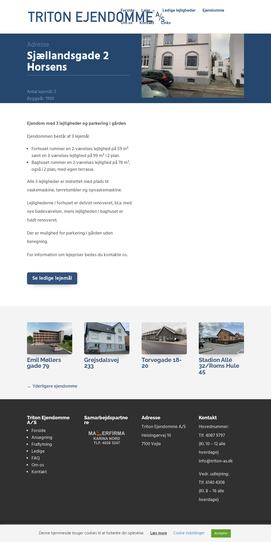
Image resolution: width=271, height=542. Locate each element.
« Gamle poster (42, 378)
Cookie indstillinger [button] (189, 533)
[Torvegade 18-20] (164, 338)
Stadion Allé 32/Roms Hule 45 (219, 365)
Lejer (145, 11)
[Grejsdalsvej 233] (106, 338)
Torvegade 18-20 (162, 362)
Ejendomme (213, 11)
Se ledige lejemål (52, 278)
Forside (127, 11)
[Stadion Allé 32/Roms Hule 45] (221, 338)
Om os (127, 23)
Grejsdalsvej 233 (101, 362)
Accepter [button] (221, 533)
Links (166, 23)
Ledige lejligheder (179, 11)
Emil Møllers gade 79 (44, 362)
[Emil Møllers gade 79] (49, 338)
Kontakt (146, 23)
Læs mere (158, 533)
